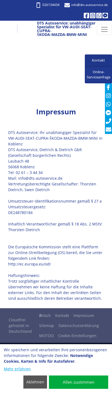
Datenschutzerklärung (78, 325)
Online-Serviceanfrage (98, 74)
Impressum (83, 315)
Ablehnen (35, 381)
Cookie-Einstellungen (77, 335)
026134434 (51, 4)
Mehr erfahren (17, 368)
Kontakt (62, 315)
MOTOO (46, 335)
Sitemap (46, 325)
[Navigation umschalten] (104, 29)
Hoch (46, 315)
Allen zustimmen (78, 382)
